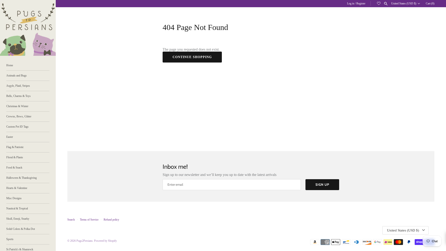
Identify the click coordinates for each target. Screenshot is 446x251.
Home (9, 65)
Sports (9, 239)
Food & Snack (14, 167)
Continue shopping (192, 57)
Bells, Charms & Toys (18, 96)
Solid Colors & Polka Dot (20, 229)
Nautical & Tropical (17, 208)
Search (71, 219)
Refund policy (111, 219)
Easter (9, 137)
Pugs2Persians (84, 240)
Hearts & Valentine (16, 188)
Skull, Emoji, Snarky (17, 218)
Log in (350, 3)
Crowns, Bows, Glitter (18, 116)
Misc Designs (14, 198)
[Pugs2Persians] (28, 28)
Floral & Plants (14, 157)
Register (360, 3)
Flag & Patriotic (15, 147)
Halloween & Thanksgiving (21, 177)
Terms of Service (89, 219)
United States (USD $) (403, 3)
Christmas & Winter (17, 106)
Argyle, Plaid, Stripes (18, 85)
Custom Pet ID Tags (17, 126)
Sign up (322, 184)
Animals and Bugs (16, 75)
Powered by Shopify (105, 240)
